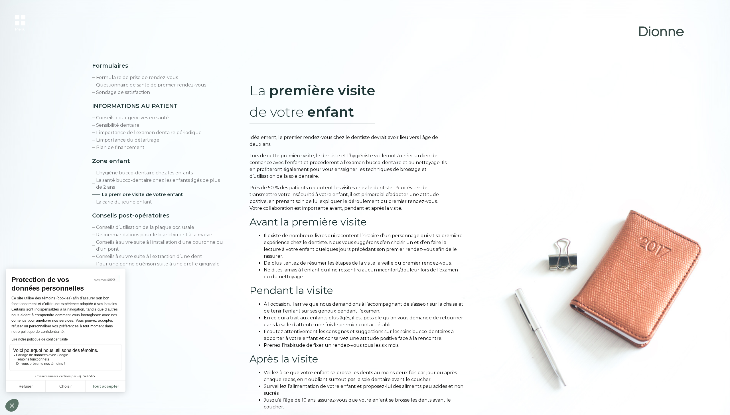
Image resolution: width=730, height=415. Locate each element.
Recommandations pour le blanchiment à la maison (155, 234)
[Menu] (20, 20)
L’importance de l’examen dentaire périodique (149, 132)
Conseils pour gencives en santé (132, 117)
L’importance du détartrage (127, 140)
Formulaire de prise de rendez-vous (137, 77)
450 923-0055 (657, 44)
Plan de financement (120, 147)
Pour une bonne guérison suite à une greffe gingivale (158, 264)
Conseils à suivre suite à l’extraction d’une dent (149, 256)
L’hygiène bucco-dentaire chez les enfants (144, 173)
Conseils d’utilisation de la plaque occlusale (145, 227)
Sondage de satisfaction (123, 92)
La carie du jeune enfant (124, 202)
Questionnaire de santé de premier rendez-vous (151, 85)
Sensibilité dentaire (117, 125)
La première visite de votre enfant (142, 194)
